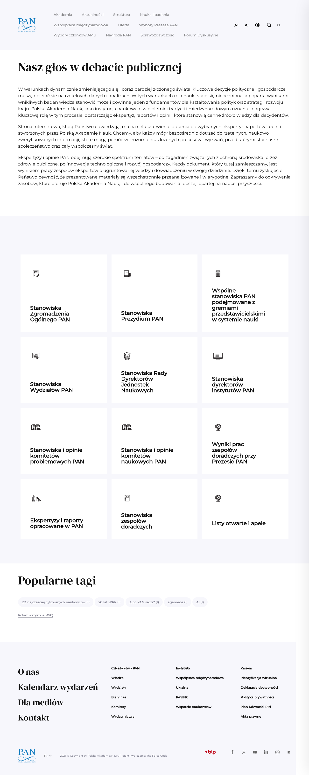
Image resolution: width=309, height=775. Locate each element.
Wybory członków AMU (75, 35)
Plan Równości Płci (256, 707)
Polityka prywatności (257, 697)
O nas (28, 672)
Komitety (118, 707)
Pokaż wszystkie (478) (35, 615)
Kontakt (33, 717)
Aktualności (93, 14)
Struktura (121, 14)
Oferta (123, 25)
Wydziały (118, 687)
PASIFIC (182, 697)
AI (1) (200, 602)
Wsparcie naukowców (193, 707)
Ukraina (182, 687)
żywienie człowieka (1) (39, 602)
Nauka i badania (154, 14)
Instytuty (183, 668)
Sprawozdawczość (157, 35)
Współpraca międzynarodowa (81, 25)
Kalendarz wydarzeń (58, 687)
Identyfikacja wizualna (259, 678)
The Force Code (157, 755)
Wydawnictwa (122, 716)
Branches (118, 697)
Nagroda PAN (118, 35)
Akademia (63, 14)
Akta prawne (251, 716)
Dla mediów (40, 702)
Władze (117, 678)
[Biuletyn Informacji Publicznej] (210, 752)
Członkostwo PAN (125, 668)
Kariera (246, 668)
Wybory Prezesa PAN (158, 25)
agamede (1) (177, 602)
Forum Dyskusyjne (201, 35)
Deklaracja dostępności (259, 687)
